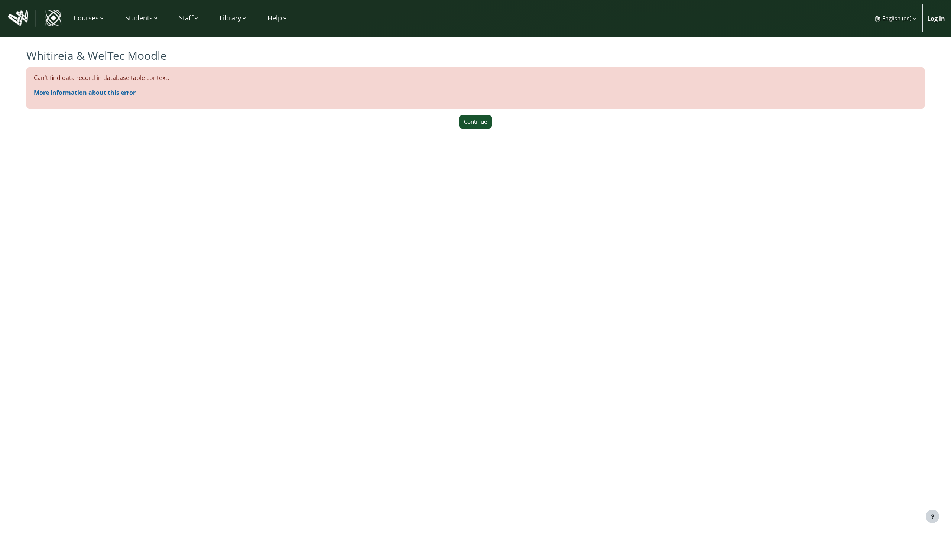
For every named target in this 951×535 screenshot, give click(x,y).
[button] (895, 18)
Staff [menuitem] (186, 17)
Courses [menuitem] (86, 17)
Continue (475, 121)
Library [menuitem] (230, 17)
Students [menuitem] (139, 17)
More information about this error (85, 92)
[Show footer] (932, 516)
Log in (936, 18)
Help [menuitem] (274, 17)
